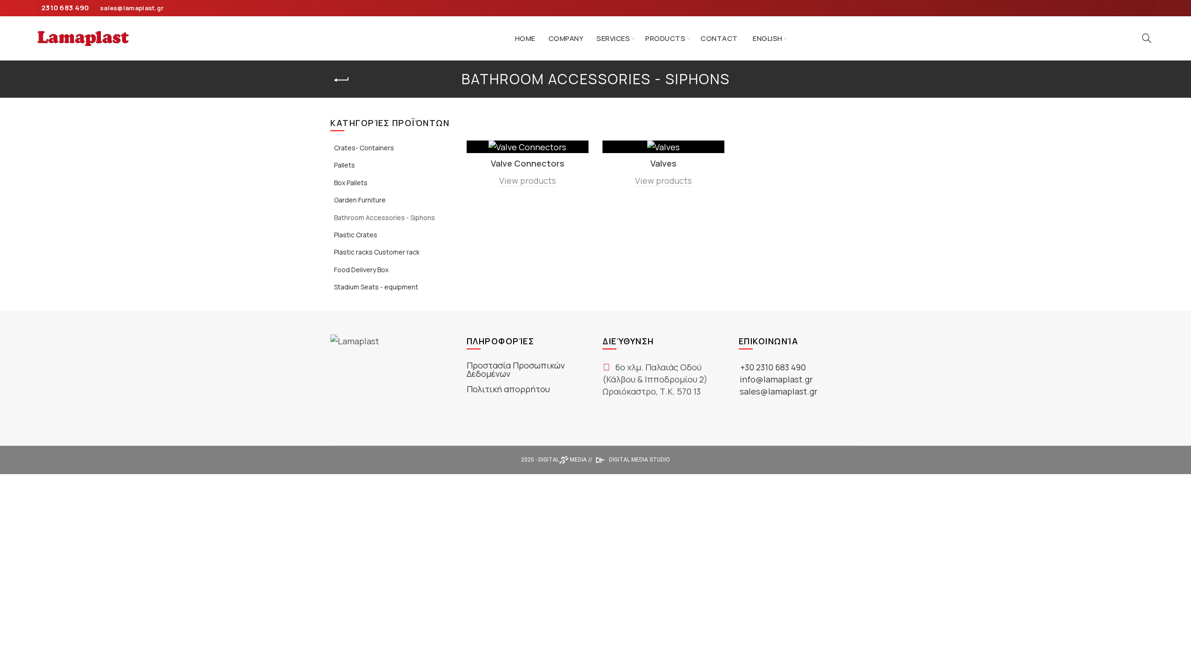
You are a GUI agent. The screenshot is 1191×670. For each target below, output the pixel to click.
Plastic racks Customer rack (377, 252)
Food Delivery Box (361, 269)
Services (613, 38)
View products (527, 180)
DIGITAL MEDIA (562, 459)
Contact (719, 38)
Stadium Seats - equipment (376, 286)
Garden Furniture (360, 199)
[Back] (342, 80)
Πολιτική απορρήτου (508, 389)
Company (566, 38)
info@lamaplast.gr (776, 379)
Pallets (344, 165)
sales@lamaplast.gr (132, 8)
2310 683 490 (65, 8)
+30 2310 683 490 (773, 367)
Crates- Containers (364, 147)
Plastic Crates (355, 234)
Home (525, 38)
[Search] (1146, 38)
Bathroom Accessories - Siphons (384, 217)
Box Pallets (351, 182)
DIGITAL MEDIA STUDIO (639, 459)
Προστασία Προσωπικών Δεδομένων (516, 369)
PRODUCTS (665, 38)
